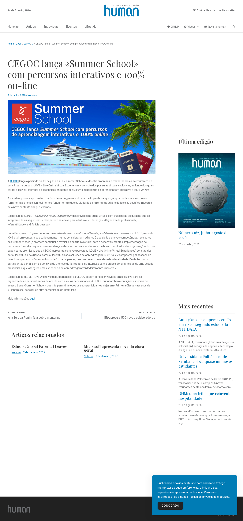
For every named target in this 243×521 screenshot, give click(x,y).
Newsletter (228, 10)
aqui (32, 298)
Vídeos (191, 26)
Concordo (170, 505)
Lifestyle (90, 26)
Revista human (217, 26)
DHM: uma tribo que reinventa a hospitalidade (206, 396)
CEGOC (14, 181)
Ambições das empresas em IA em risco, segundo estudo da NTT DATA (204, 324)
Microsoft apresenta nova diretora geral (114, 348)
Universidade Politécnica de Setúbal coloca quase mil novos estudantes (205, 361)
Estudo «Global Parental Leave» (39, 346)
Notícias (13, 26)
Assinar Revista (206, 10)
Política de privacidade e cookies (209, 496)
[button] (197, 26)
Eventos (71, 26)
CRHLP (175, 26)
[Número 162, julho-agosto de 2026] (206, 190)
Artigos (31, 26)
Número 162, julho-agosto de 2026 (203, 235)
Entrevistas (50, 26)
